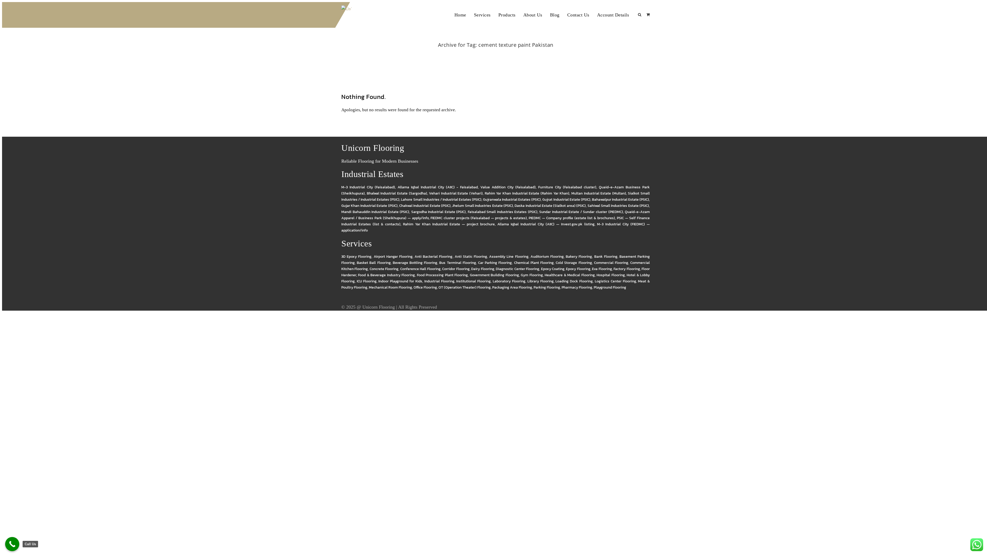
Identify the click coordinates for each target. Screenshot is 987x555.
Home (460, 14)
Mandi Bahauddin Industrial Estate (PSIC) (375, 212)
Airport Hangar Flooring (393, 256)
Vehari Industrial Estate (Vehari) (456, 193)
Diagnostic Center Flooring (517, 269)
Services (482, 14)
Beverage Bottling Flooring (415, 262)
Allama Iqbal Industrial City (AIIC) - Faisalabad (438, 187)
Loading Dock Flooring (574, 281)
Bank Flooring (605, 256)
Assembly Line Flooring (508, 256)
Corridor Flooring (455, 269)
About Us (532, 14)
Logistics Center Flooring (615, 281)
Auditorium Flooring (547, 256)
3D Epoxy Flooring (356, 256)
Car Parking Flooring (495, 262)
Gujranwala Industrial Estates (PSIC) (512, 199)
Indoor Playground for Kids (400, 281)
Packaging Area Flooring (512, 287)
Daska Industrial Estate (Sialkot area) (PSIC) (550, 205)
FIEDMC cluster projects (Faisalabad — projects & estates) (479, 218)
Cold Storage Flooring (574, 262)
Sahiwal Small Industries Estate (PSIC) (618, 205)
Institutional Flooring (473, 281)
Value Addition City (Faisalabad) (508, 187)
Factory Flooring (627, 269)
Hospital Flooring (611, 275)
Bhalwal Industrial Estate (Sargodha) (397, 193)
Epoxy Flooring (578, 269)
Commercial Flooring (611, 262)
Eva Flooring (602, 269)
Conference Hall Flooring (420, 269)
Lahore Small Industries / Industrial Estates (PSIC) (441, 199)
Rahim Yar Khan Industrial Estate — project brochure (449, 224)
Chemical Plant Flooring (534, 262)
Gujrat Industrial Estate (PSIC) (566, 199)
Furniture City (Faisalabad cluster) (567, 187)
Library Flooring (540, 281)
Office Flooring (425, 287)
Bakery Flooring (579, 256)
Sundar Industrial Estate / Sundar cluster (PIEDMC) (581, 212)
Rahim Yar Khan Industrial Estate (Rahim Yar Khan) (527, 193)
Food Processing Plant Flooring (442, 275)
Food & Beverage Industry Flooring (386, 275)
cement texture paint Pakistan (501, 52)
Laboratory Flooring (509, 281)
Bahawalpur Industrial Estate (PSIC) (620, 199)
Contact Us (578, 14)
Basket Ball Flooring (373, 262)
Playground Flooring (610, 287)
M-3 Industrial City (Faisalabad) (368, 187)
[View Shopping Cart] (648, 15)
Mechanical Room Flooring (390, 287)
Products (507, 14)
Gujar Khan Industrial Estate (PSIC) (369, 205)
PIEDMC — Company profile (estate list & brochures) (572, 218)
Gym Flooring (532, 275)
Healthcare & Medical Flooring (570, 275)
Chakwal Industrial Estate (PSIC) (425, 205)
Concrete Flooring (384, 269)
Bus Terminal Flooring (457, 262)
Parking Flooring (547, 287)
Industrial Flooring (439, 281)
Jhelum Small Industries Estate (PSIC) (482, 205)
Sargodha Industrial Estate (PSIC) (438, 212)
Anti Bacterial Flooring (433, 256)
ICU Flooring (367, 281)
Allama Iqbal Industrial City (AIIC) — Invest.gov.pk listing (546, 224)
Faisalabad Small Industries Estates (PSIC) (502, 212)
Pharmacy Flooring (577, 287)
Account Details (613, 14)
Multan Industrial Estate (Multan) (598, 193)
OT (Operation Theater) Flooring (464, 287)
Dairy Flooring (482, 269)
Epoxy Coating (552, 269)
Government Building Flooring (494, 275)
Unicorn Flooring (378, 307)
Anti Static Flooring (471, 256)
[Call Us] (12, 544)
